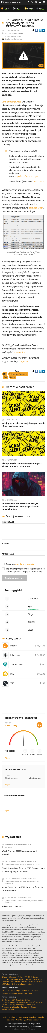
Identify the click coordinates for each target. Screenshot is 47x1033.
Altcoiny (11, 1004)
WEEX (30, 630)
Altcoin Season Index (16, 769)
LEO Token (6, 984)
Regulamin (10, 1020)
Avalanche (22, 984)
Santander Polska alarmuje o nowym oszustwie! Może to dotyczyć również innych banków (20, 506)
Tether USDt (16, 664)
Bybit (30, 607)
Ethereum (18, 7)
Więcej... (7, 811)
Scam (12, 377)
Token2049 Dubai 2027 (12, 906)
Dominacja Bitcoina (14, 795)
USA (13, 1000)
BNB (28, 7)
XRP (40, 7)
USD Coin (5, 979)
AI (37, 1002)
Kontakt (41, 1017)
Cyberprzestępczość (18, 374)
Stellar (24, 981)
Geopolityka (30, 1004)
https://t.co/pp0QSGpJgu (26, 176)
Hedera (14, 984)
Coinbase (33, 599)
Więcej (7, 758)
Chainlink (5, 981)
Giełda (27, 1000)
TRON (21, 979)
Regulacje (20, 1000)
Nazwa (5, 543)
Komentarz (8, 522)
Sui (40, 981)
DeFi (6, 377)
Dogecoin (14, 979)
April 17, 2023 (39, 181)
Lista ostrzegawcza (11, 101)
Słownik (14, 1017)
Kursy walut (13, 638)
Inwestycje (20, 1004)
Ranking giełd (13, 590)
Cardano (28, 979)
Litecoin (31, 984)
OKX (30, 993)
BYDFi (36, 991)
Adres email (8, 554)
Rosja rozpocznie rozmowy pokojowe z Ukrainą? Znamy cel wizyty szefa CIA (14, 2)
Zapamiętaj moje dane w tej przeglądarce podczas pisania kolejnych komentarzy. (25, 570)
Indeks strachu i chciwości (21, 717)
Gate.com (13, 993)
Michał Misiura (17, 39)
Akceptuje (20, 564)
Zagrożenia (25, 1007)
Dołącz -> (23, 361)
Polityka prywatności (24, 1020)
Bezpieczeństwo (8, 1009)
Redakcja (32, 1017)
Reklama (6, 1017)
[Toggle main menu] (44, 2)
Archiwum (37, 1020)
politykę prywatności (24, 564)
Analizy (42, 1002)
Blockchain (6, 1000)
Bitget (31, 614)
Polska (4, 1004)
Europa (33, 1007)
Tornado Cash (36, 207)
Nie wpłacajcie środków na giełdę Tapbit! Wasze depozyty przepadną (22, 465)
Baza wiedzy (23, 1017)
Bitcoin (6, 7)
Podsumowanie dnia (10, 1002)
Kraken (32, 622)
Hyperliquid (37, 979)
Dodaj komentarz (14, 578)
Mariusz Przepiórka (16, 33)
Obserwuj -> (19, 352)
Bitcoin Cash (15, 981)
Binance (5, 993)
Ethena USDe (33, 981)
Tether (20, 977)
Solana (35, 977)
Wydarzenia (13, 837)
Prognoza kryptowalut (10, 1007)
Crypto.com (22, 993)
